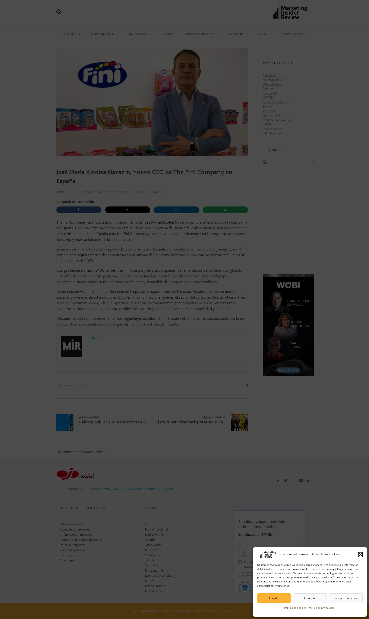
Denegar (310, 598)
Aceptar (274, 598)
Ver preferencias (345, 598)
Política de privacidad (321, 607)
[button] (360, 554)
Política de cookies (295, 607)
